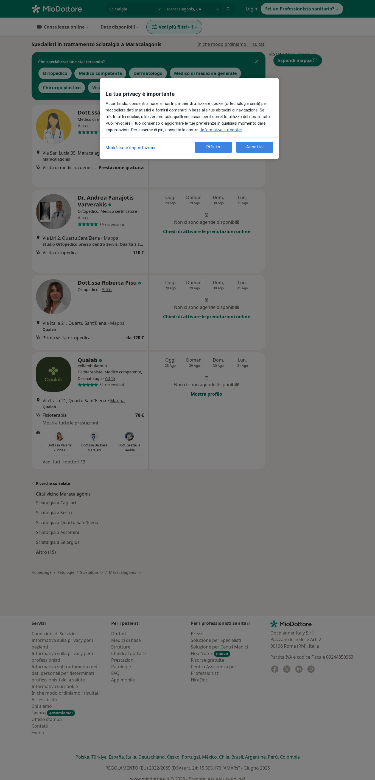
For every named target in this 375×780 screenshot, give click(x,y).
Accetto (254, 147)
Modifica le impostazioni (130, 147)
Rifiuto (213, 147)
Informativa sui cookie (221, 129)
